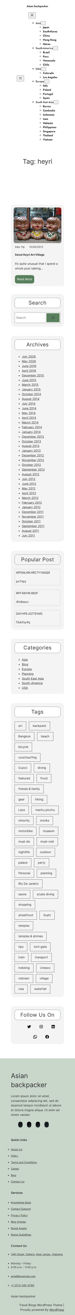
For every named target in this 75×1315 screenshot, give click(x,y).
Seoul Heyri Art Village (29, 254)
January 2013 (31, 450)
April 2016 (29, 370)
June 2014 (29, 408)
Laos (21, 810)
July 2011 (28, 535)
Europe (40, 81)
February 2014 (32, 427)
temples (23, 925)
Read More (25, 280)
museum (48, 831)
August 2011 (30, 531)
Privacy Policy (19, 1215)
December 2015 (33, 375)
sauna (22, 894)
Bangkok (24, 736)
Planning (27, 674)
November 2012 (33, 460)
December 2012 (33, 455)
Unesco (45, 968)
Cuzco (22, 768)
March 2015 (30, 384)
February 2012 (32, 502)
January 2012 (31, 507)
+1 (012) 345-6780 (22, 1285)
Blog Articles (18, 1221)
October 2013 (31, 441)
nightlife (24, 852)
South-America (44, 48)
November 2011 (33, 516)
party (41, 862)
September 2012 (33, 469)
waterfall (40, 989)
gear (21, 799)
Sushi (47, 915)
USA (38, 69)
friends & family (29, 789)
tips (20, 947)
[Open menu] (20, 78)
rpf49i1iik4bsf (27, 593)
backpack (39, 726)
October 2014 (31, 394)
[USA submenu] (43, 69)
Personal (24, 873)
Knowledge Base (21, 1202)
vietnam (23, 978)
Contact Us (17, 1181)
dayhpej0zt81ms (29, 613)
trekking (24, 968)
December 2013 (33, 436)
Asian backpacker (37, 6)
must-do (24, 841)
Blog (25, 664)
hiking (39, 799)
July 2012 (28, 479)
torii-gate (40, 947)
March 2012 (30, 498)
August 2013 (30, 446)
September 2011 (33, 526)
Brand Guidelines (21, 1234)
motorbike (25, 831)
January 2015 (31, 389)
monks (44, 820)
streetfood (25, 915)
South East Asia (44, 102)
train (21, 957)
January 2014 (31, 432)
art (20, 726)
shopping (24, 904)
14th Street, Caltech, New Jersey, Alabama (37, 1254)
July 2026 (29, 356)
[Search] (52, 317)
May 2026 (29, 361)
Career (15, 1168)
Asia (38, 23)
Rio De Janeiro (28, 883)
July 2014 (28, 403)
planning (46, 873)
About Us (16, 1149)
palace (22, 862)
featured (24, 778)
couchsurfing (27, 757)
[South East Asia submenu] (55, 102)
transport (41, 957)
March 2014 (30, 422)
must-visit (47, 841)
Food (44, 778)
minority (24, 820)
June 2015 (29, 380)
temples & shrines (30, 936)
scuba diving (45, 894)
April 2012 (29, 493)
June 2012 (29, 484)
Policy (14, 1155)
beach (45, 736)
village (44, 978)
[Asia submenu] (43, 23)
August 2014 (30, 399)
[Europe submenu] (46, 81)
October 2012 (31, 465)
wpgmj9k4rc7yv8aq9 (33, 572)
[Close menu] (32, 15)
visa (21, 989)
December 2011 (33, 512)
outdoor (45, 852)
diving (42, 768)
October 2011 (31, 521)
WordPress (56, 1310)
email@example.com (23, 1276)
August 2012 (30, 474)
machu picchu (45, 810)
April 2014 (29, 418)
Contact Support (21, 1208)
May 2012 (28, 488)
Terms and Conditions (24, 1162)
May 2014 (28, 413)
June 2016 (29, 366)
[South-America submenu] (55, 48)
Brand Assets (19, 1228)
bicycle (23, 747)
